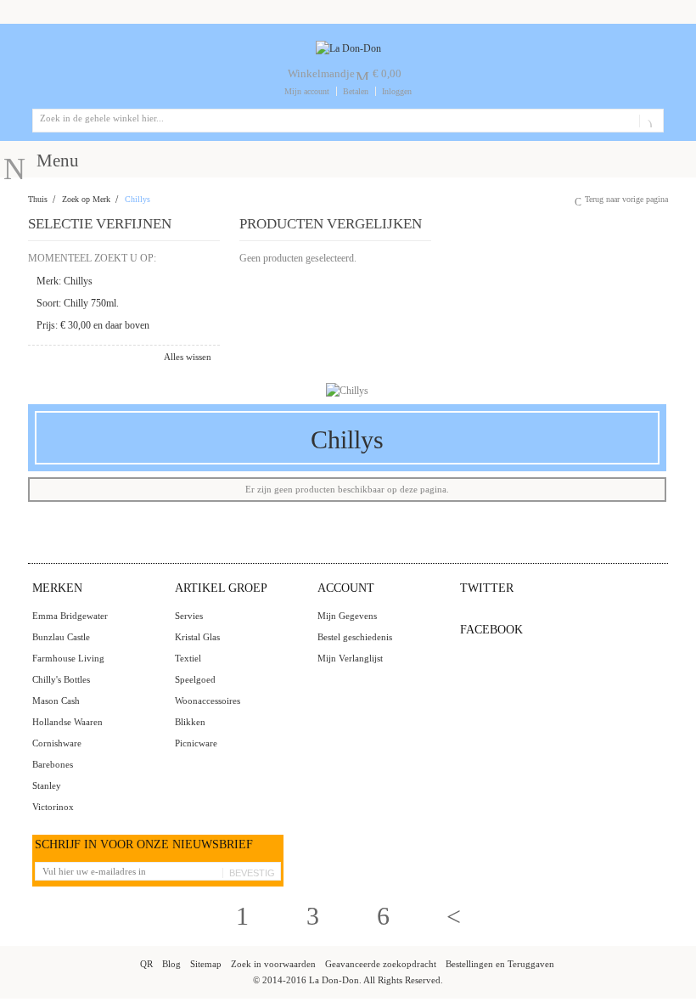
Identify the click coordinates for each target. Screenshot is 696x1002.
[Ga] (648, 121)
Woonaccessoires (207, 700)
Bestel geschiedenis (354, 637)
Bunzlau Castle (61, 637)
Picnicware (196, 743)
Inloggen (397, 91)
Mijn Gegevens (347, 616)
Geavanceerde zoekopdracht (380, 964)
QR (146, 964)
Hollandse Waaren (67, 722)
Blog (171, 964)
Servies (189, 616)
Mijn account (306, 91)
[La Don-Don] (348, 48)
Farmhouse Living (68, 658)
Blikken (190, 722)
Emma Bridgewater (70, 616)
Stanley (46, 785)
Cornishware (56, 743)
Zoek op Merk (86, 199)
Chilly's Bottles (61, 679)
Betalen (355, 91)
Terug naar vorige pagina (626, 199)
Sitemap (206, 964)
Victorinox (53, 807)
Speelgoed (195, 679)
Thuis (38, 199)
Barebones (52, 764)
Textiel (188, 658)
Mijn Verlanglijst (350, 658)
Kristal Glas (197, 637)
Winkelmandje (321, 73)
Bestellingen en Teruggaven (500, 964)
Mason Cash (56, 700)
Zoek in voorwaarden (273, 964)
